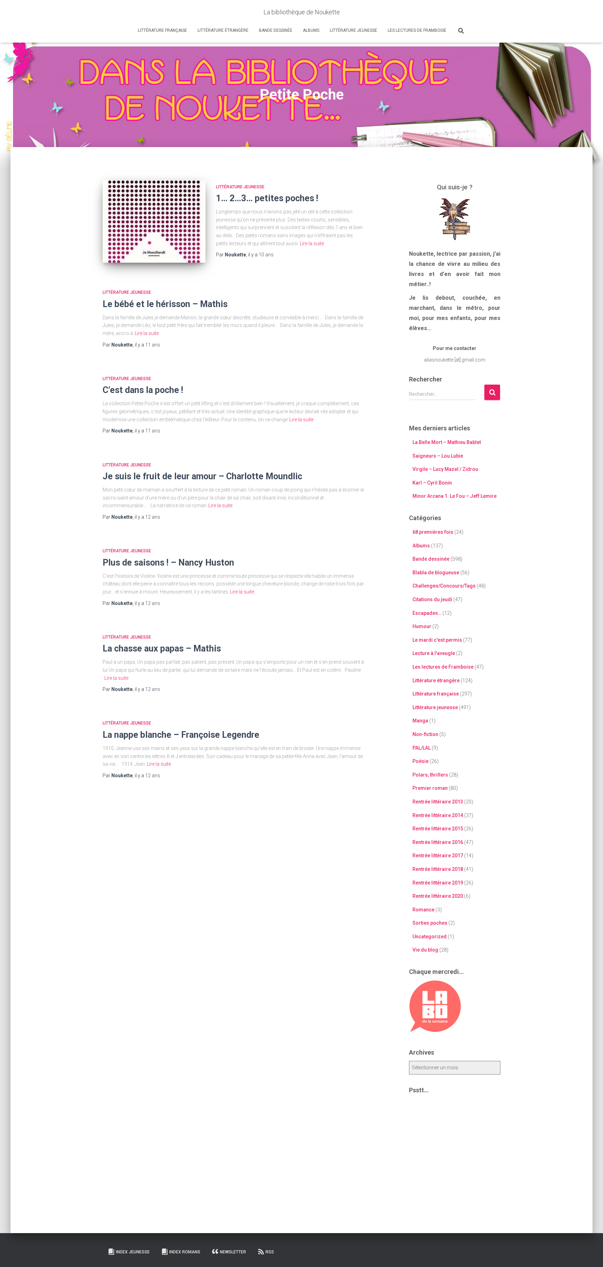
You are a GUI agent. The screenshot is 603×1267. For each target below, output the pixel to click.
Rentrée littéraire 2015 (437, 828)
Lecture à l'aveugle (433, 653)
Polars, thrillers (430, 775)
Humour (421, 626)
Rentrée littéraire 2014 (437, 815)
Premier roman (430, 788)
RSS (270, 1252)
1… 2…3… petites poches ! (267, 198)
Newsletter (233, 1252)
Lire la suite (312, 243)
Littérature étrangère (223, 30)
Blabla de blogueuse (435, 572)
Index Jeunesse (133, 1252)
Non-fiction (425, 734)
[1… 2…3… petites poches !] (154, 221)
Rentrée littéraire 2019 (437, 883)
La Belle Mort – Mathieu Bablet (446, 442)
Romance (423, 909)
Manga (420, 720)
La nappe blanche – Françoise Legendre (181, 735)
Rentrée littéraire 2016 (437, 842)
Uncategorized (429, 936)
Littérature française (162, 30)
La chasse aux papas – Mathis (162, 648)
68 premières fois (432, 532)
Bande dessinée (275, 30)
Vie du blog (425, 950)
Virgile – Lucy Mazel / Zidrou (445, 469)
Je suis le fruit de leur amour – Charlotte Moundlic (202, 476)
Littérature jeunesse (353, 30)
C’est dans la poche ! (143, 390)
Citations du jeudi (432, 599)
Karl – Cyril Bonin (432, 483)
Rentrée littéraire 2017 (437, 855)
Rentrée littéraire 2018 (437, 869)
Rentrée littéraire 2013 (437, 801)
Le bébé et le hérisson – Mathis (165, 304)
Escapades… (426, 613)
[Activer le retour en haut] (589, 1253)
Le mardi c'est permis (437, 640)
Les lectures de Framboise (417, 30)
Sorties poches (429, 923)
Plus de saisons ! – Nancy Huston (168, 563)
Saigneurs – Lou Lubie (437, 456)
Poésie (420, 761)
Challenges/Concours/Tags (444, 586)
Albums (311, 30)
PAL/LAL (421, 748)
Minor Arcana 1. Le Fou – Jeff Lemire (454, 496)
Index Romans (184, 1252)
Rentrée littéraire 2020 (437, 896)
